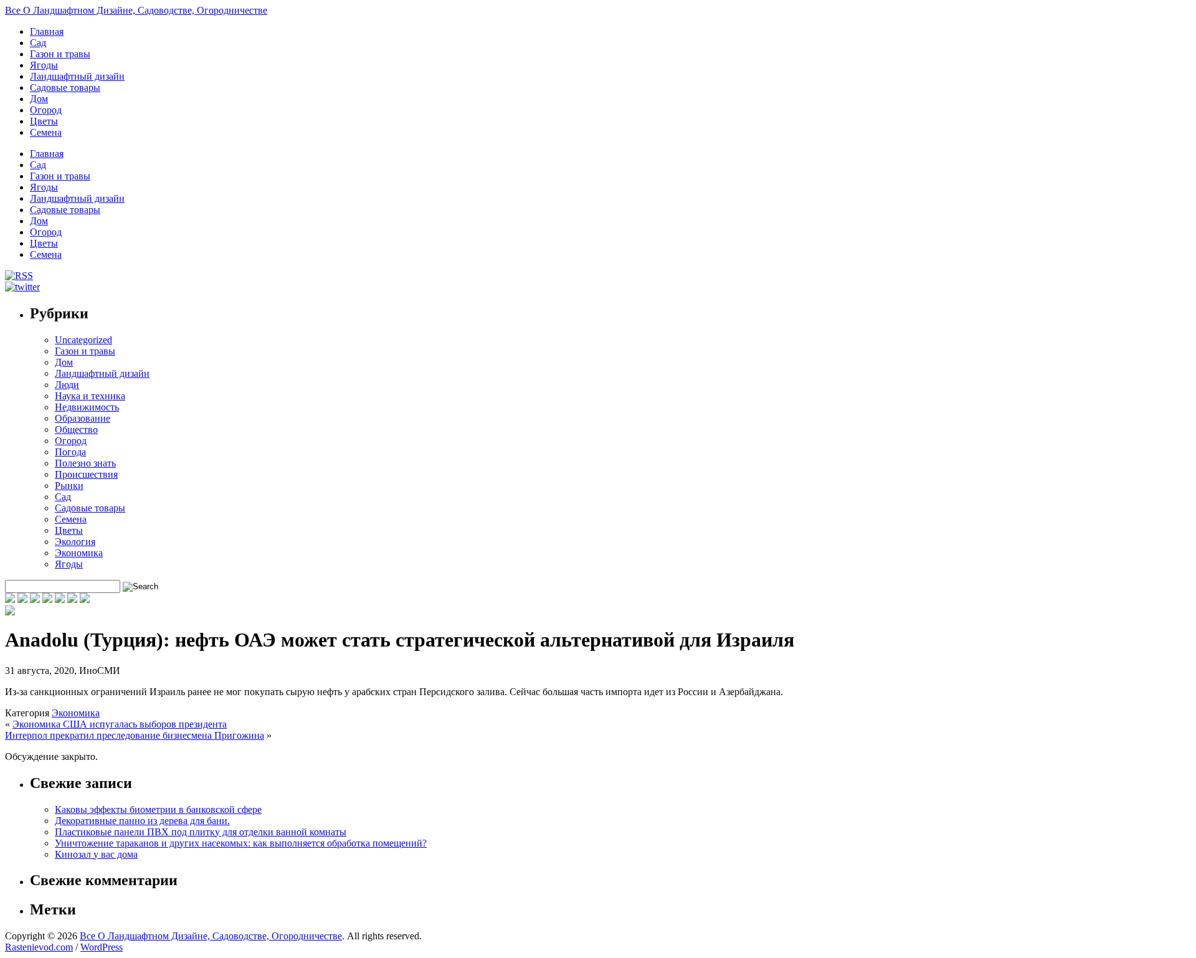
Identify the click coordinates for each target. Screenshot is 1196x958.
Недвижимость (87, 407)
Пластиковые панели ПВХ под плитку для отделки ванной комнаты (200, 832)
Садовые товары (65, 87)
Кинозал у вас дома (96, 854)
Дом (39, 98)
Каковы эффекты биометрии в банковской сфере (158, 809)
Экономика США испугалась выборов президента (119, 724)
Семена (46, 132)
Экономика (79, 553)
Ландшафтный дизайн (77, 76)
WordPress (101, 947)
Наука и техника (90, 396)
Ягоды (44, 65)
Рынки (69, 485)
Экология (75, 541)
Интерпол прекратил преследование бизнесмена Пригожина (134, 735)
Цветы (44, 121)
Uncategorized (83, 339)
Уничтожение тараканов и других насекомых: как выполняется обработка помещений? (241, 843)
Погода (70, 452)
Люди (67, 384)
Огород (46, 110)
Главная (47, 31)
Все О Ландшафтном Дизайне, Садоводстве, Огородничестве (136, 10)
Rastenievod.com (39, 947)
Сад (38, 42)
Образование (82, 418)
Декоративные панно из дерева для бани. (142, 820)
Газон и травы (60, 54)
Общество (76, 429)
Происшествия (86, 474)
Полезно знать (85, 463)
